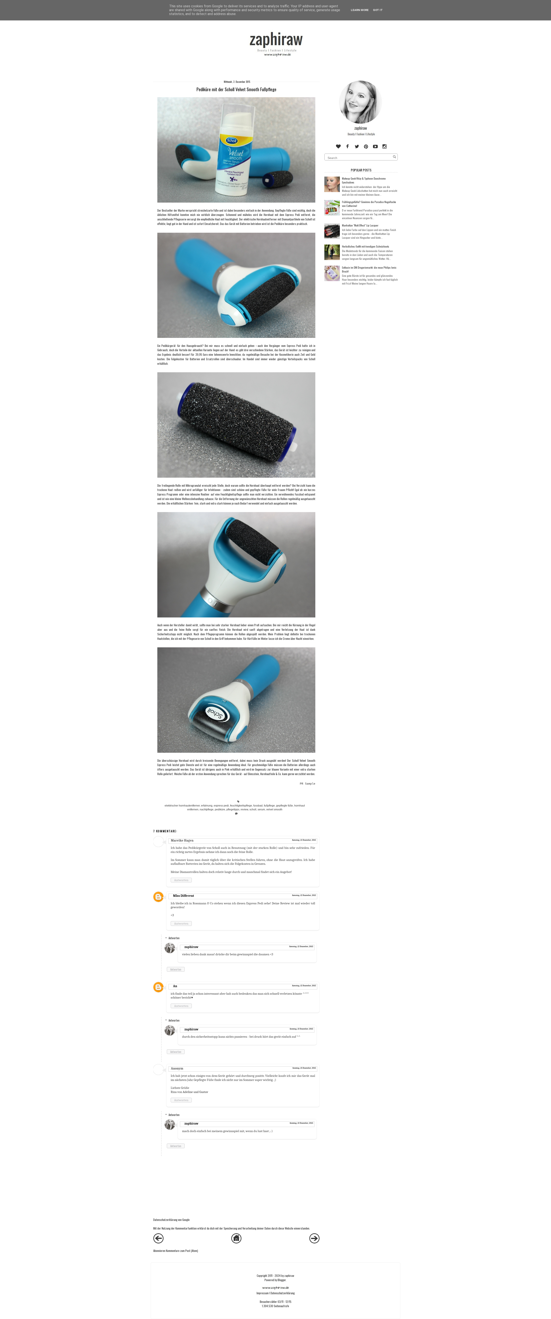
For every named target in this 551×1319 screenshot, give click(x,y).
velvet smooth (274, 809)
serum (261, 809)
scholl (252, 809)
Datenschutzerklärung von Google (171, 1219)
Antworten (181, 880)
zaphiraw (191, 947)
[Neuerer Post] (158, 1242)
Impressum (263, 1293)
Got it (378, 10)
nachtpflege (207, 809)
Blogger (282, 1280)
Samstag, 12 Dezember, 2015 (304, 840)
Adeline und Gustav (195, 1092)
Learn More (360, 10)
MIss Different (183, 896)
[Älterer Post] (314, 1242)
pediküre (220, 809)
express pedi (221, 805)
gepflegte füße (284, 805)
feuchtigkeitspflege (241, 805)
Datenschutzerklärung (283, 1293)
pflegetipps (232, 809)
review (244, 809)
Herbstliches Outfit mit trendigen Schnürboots (365, 246)
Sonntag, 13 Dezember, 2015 (301, 1029)
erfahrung (206, 805)
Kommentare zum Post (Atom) (182, 1250)
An (175, 986)
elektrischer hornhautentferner (182, 805)
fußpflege (269, 805)
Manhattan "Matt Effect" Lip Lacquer (360, 225)
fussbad (258, 805)
